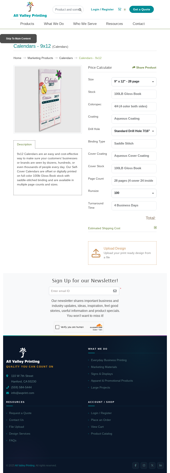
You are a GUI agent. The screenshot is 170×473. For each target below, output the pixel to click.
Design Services (19, 433)
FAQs (12, 440)
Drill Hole (94, 129)
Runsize (93, 190)
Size (91, 79)
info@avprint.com (22, 393)
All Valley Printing (25, 465)
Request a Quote (20, 413)
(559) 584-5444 (21, 387)
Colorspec (94, 104)
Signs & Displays (102, 373)
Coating (93, 116)
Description (24, 144)
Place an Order (101, 420)
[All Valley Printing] (30, 9)
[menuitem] (29, 24)
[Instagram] (144, 465)
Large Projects (100, 387)
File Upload (16, 426)
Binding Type (96, 141)
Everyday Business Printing (109, 360)
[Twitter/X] (152, 465)
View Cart (97, 426)
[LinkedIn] (160, 465)
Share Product (146, 67)
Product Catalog (101, 433)
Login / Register (101, 413)
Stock (91, 91)
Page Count (96, 178)
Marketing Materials (104, 367)
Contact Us (16, 420)
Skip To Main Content (18, 38)
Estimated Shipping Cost (104, 228)
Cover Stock (96, 166)
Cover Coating (97, 153)
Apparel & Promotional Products (112, 380)
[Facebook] (135, 465)
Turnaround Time (95, 205)
